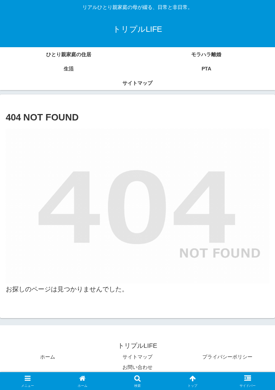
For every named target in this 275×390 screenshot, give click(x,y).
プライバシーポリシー (227, 357)
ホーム (47, 357)
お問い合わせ (137, 367)
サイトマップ (137, 357)
